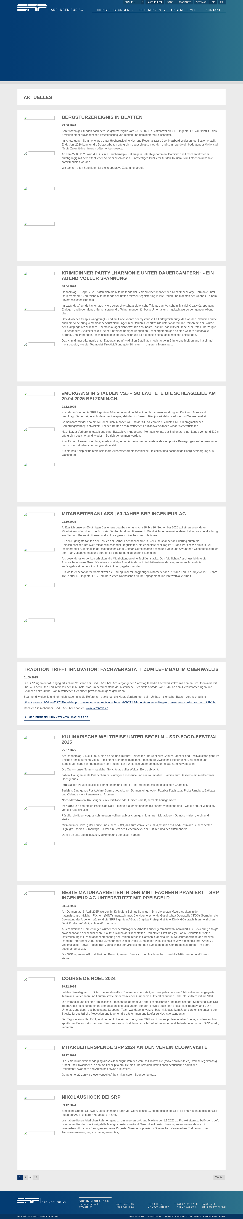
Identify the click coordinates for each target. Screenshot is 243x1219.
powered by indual (214, 1216)
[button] (20, 1177)
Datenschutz (137, 1216)
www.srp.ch (85, 1206)
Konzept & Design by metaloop (183, 1216)
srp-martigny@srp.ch (214, 1206)
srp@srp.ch (209, 1204)
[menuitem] (155, 2)
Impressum (155, 1216)
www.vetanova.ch (97, 708)
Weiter (219, 1177)
